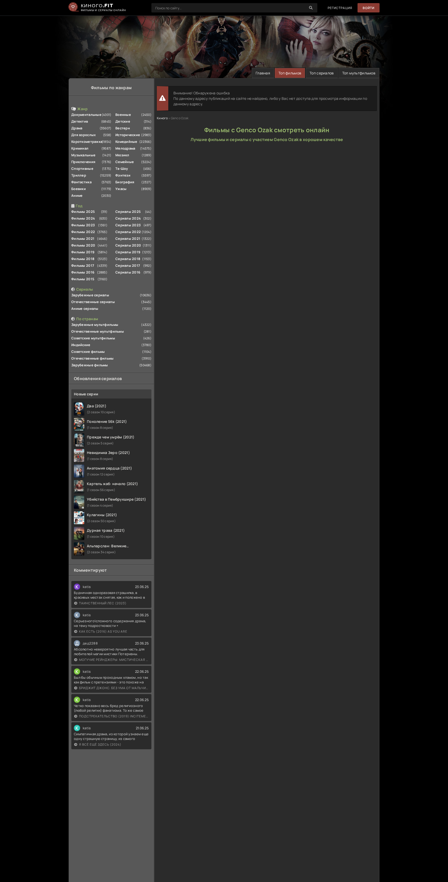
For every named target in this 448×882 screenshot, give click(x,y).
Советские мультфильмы (93, 338)
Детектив (79, 121)
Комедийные (126, 141)
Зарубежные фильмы (89, 365)
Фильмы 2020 (83, 245)
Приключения (83, 161)
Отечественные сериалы (93, 301)
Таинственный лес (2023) (103, 603)
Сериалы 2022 (128, 231)
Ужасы (121, 188)
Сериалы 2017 (127, 265)
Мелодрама (125, 148)
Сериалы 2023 (128, 225)
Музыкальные (83, 155)
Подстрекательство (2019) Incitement (114, 716)
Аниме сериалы (85, 308)
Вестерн (122, 128)
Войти (368, 8)
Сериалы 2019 (127, 252)
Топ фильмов (289, 73)
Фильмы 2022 (83, 231)
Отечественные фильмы (92, 358)
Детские (122, 121)
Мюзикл (122, 155)
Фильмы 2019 (82, 252)
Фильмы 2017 (82, 265)
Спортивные (82, 168)
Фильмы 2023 (83, 225)
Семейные (124, 161)
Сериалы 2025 (128, 211)
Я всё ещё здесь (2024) (100, 744)
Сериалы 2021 (127, 238)
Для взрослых (83, 134)
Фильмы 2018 (82, 258)
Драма (76, 128)
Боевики (78, 188)
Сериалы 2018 (127, 258)
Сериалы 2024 (128, 218)
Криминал (79, 148)
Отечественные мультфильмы (97, 331)
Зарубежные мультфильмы (94, 324)
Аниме (76, 195)
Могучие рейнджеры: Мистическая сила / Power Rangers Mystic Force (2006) (114, 659)
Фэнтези (122, 175)
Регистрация (340, 8)
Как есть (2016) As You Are (103, 631)
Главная (263, 73)
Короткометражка (86, 141)
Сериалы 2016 (127, 272)
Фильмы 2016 (82, 272)
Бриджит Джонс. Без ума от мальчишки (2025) (114, 688)
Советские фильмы (88, 351)
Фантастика (81, 182)
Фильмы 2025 (83, 211)
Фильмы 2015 (82, 279)
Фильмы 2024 (83, 218)
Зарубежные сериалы (90, 295)
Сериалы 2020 (128, 245)
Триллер (78, 175)
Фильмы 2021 (82, 238)
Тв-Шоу (121, 168)
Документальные (86, 114)
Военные (123, 114)
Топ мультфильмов (358, 73)
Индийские (80, 344)
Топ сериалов (322, 73)
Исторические (127, 134)
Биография (125, 182)
